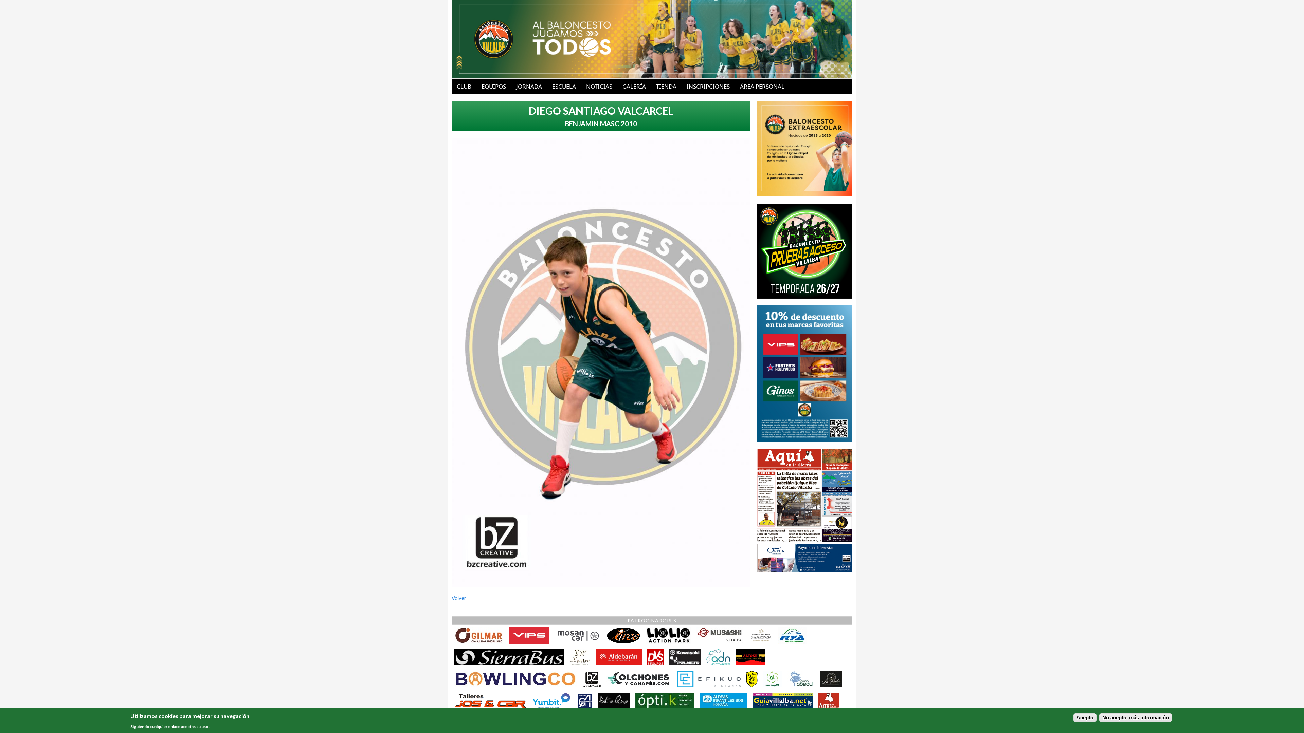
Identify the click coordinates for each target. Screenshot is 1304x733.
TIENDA (666, 86)
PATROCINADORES (652, 620)
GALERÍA (634, 86)
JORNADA (529, 86)
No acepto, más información (1135, 717)
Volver (459, 598)
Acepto (1084, 717)
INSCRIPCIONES (708, 86)
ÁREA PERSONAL (762, 86)
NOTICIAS (599, 86)
